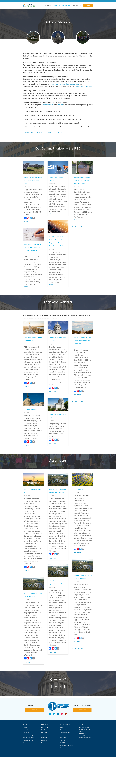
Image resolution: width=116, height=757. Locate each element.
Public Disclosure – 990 (28, 740)
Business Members (27, 729)
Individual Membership (65, 732)
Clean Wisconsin (48, 105)
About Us (25, 727)
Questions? (58, 679)
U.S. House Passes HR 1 (31, 409)
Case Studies (26, 732)
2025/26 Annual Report (28, 737)
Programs (62, 740)
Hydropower (44, 740)
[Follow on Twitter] (54, 714)
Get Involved (66, 5)
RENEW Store (63, 742)
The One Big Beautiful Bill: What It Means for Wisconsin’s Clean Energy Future (82, 340)
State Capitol (58, 37)
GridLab (60, 105)
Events (75, 5)
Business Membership (65, 729)
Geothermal (44, 737)
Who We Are (48, 5)
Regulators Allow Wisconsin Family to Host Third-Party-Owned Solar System (82, 180)
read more (26, 221)
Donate (88, 5)
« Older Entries (77, 226)
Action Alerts (83, 37)
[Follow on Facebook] (50, 714)
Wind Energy (44, 732)
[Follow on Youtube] (66, 714)
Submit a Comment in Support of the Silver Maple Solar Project (33, 180)
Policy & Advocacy (45, 727)
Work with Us (63, 737)
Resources (44, 742)
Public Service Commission (33, 37)
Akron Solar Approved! (80, 489)
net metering (56, 84)
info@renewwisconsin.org (85, 737)
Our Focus (57, 5)
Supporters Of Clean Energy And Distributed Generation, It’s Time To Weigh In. (32, 247)
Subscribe (82, 710)
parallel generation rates (70, 84)
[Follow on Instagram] (62, 714)
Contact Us (58, 686)
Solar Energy (44, 729)
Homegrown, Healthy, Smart (29, 735)
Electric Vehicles (45, 735)
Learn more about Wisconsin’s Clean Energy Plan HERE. (43, 132)
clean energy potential (84, 86)
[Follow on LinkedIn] (58, 714)
